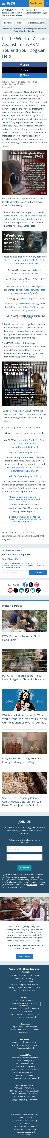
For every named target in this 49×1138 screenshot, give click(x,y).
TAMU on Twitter (26, 215)
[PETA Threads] (38, 590)
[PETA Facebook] (25, 584)
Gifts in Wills (33, 1069)
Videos (20, 23)
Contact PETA (33, 1014)
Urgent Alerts (17, 1027)
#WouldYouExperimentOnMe (24, 263)
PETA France (29, 1088)
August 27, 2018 (36, 298)
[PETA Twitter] (31, 584)
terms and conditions (34, 877)
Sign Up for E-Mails (24, 1011)
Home (4, 29)
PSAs (14, 1045)
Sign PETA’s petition (14, 410)
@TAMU (37, 270)
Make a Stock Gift (18, 1069)
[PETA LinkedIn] (21, 590)
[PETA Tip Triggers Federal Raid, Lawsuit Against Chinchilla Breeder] (24, 667)
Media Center (17, 1042)
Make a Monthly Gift (24, 1061)
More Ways (33, 1078)
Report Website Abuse (24, 1132)
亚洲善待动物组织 (18, 1100)
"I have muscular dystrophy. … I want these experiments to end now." (24, 499)
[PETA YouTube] (10, 590)
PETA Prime (34, 1008)
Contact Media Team (24, 1048)
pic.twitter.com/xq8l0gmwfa (24, 293)
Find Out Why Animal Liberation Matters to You (24, 1004)
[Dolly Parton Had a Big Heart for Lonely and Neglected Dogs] (24, 750)
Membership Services (24, 1075)
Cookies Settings (24, 1135)
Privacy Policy (18, 1129)
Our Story (20, 1000)
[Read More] (24, 929)
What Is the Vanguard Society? (24, 1072)
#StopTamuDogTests (34, 289)
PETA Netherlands (32, 1091)
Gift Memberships (19, 1078)
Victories (13, 1008)
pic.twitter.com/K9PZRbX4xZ (24, 273)
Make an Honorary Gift (24, 1066)
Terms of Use (31, 1129)
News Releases (31, 1042)
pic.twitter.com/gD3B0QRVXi (24, 310)
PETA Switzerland (19, 1094)
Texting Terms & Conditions (24, 1126)
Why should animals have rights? (28, 940)
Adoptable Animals (37, 23)
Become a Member (30, 1058)
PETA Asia (31, 1097)
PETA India (33, 1094)
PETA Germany (16, 1091)
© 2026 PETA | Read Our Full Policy (24, 1115)
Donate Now (16, 1058)
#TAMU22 (39, 467)
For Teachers (24, 1033)
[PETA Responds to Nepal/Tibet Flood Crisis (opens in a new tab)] (24, 628)
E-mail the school (12, 324)
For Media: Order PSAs (28, 1045)
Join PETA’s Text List (18, 1014)
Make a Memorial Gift (24, 1064)
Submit (24, 867)
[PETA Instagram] (36, 584)
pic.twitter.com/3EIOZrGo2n (24, 470)
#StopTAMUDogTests (34, 260)
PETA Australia (19, 1097)
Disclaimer (24, 1123)
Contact (29, 1118)
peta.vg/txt (5, 565)
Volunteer (23, 1008)
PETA (7, 119)
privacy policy (32, 884)
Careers (29, 1000)
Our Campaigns (31, 1027)
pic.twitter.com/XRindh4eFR (24, 447)
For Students (34, 1030)
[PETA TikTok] (27, 590)
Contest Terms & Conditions (24, 1121)
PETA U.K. (18, 1088)
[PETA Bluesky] (32, 590)
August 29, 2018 (33, 452)
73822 (18, 559)
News (10, 29)
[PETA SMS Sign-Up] (15, 590)
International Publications (24, 1017)
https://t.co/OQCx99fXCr (24, 443)
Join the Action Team (18, 1030)
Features (8, 23)
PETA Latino (32, 1100)
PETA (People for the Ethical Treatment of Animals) (24, 518)
